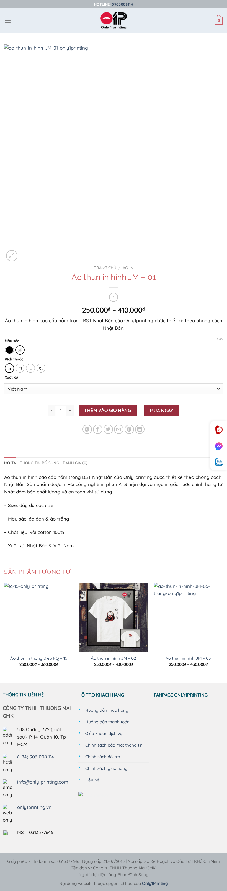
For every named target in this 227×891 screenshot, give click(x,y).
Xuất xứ (11, 377)
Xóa (220, 339)
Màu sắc (12, 341)
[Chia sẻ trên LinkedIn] (140, 429)
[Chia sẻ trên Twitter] (108, 429)
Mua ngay (161, 410)
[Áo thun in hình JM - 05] (188, 617)
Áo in (128, 267)
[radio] (9, 350)
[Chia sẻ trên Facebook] (98, 429)
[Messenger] (218, 446)
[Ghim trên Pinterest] (129, 429)
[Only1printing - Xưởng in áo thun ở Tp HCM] (113, 21)
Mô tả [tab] (10, 463)
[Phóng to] (11, 255)
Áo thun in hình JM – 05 (188, 658)
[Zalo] (218, 462)
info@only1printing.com (42, 782)
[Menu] (7, 21)
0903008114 (122, 4)
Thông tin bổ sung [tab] (39, 463)
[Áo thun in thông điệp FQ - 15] (38, 617)
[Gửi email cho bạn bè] (119, 429)
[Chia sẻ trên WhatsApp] (87, 429)
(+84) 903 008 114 (35, 757)
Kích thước (14, 359)
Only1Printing (155, 883)
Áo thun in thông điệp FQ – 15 (38, 658)
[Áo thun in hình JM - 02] (113, 617)
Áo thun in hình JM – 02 (113, 658)
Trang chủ (105, 267)
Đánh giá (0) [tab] (75, 463)
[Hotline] (218, 429)
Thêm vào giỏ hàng (107, 410)
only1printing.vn (34, 807)
